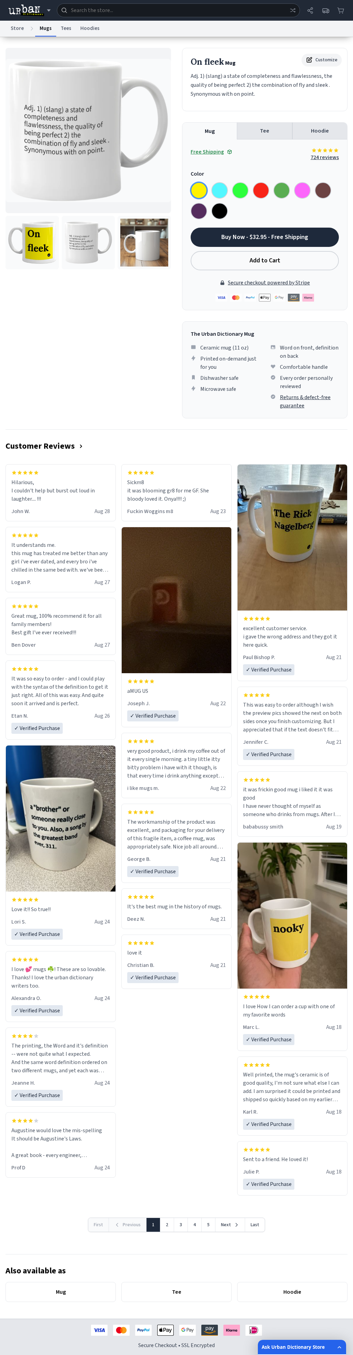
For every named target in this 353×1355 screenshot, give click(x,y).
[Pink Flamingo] (302, 190)
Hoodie (320, 131)
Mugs (46, 28)
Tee (264, 131)
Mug (210, 131)
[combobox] (178, 10)
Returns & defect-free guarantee (305, 401)
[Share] (310, 10)
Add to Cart (265, 260)
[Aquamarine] (219, 190)
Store (17, 28)
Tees (66, 28)
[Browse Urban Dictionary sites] (29, 10)
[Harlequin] (240, 190)
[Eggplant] (199, 211)
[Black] (219, 211)
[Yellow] (199, 190)
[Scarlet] (261, 190)
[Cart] (340, 10)
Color (197, 174)
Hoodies (90, 28)
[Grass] (281, 190)
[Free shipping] (325, 10)
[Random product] (293, 10)
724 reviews (325, 157)
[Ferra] (323, 190)
